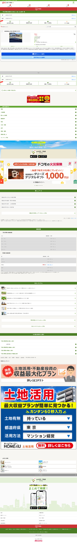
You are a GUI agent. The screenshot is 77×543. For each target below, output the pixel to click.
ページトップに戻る (38, 474)
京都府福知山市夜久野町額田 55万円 (12, 31)
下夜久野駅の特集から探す (7, 350)
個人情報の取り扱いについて (57, 529)
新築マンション (3, 515)
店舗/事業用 (3, 523)
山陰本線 (8, 344)
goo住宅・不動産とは (9, 529)
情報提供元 (40, 529)
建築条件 (3, 118)
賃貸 (1, 512)
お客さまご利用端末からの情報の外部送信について (20, 529)
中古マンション (42, 515)
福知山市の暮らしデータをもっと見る (38, 213)
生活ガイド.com (73, 218)
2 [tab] (35, 185)
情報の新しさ (4, 134)
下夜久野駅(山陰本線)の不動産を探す (9, 353)
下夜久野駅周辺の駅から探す (7, 341)
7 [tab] (41, 185)
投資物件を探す (42, 520)
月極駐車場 (41, 512)
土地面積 (3, 112)
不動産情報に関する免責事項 (47, 529)
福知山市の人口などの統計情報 (9, 197)
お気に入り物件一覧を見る (9, 90)
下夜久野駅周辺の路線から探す (8, 347)
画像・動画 (3, 131)
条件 (2, 128)
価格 (2, 109)
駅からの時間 (4, 115)
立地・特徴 (3, 124)
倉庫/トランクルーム (43, 523)
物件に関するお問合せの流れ (33, 529)
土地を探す (3, 520)
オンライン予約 (4, 137)
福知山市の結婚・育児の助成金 (9, 200)
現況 (2, 121)
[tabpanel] (38, 172)
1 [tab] (34, 185)
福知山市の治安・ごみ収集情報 (9, 203)
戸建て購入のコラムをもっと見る (38, 320)
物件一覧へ (49, 264)
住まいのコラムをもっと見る (38, 326)
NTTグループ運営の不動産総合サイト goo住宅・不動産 (9, 0)
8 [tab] (42, 185)
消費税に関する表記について (66, 529)
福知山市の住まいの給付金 (8, 207)
